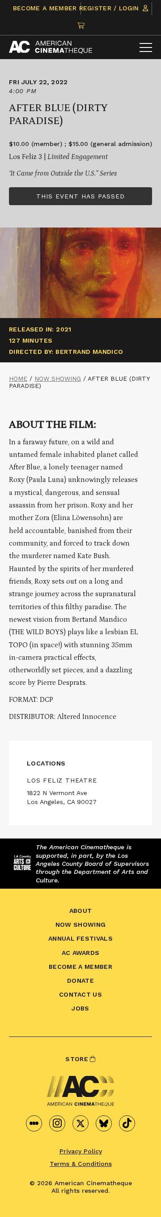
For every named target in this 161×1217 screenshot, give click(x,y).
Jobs (80, 1008)
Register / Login (110, 8)
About (80, 910)
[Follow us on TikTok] (127, 1123)
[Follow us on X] (80, 1123)
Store (77, 1058)
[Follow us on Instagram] (57, 1123)
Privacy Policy (80, 1151)
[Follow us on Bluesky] (104, 1123)
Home (18, 378)
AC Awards (81, 952)
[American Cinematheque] (50, 47)
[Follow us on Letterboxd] (34, 1123)
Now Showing (57, 378)
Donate (80, 980)
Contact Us (80, 994)
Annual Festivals (80, 938)
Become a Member (45, 8)
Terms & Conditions (81, 1163)
